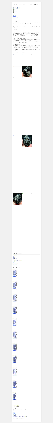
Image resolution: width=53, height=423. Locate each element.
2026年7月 (14, 269)
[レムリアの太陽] (16, 7)
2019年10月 (14, 344)
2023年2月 (14, 307)
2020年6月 (14, 337)
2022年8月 (14, 313)
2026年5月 (14, 271)
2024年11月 (14, 288)
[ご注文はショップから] (16, 416)
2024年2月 (14, 296)
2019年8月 (14, 346)
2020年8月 (14, 335)
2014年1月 (14, 398)
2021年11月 (14, 321)
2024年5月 (14, 293)
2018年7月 (14, 358)
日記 (13, 256)
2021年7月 (14, 325)
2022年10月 (14, 311)
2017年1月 (14, 375)
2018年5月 (14, 360)
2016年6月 (14, 381)
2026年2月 (14, 274)
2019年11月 (14, 343)
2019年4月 (14, 350)
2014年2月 (14, 397)
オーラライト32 (15, 255)
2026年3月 (14, 273)
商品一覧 (14, 15)
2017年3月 (14, 373)
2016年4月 (14, 383)
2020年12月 (14, 331)
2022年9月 (14, 312)
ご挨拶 (14, 16)
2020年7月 (14, 336)
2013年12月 (14, 399)
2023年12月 (14, 298)
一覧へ (28, 251)
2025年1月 (14, 286)
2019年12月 (14, 342)
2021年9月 (14, 323)
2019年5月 (14, 349)
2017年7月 (14, 369)
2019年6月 (14, 348)
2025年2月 (14, 285)
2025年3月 (14, 284)
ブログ (14, 261)
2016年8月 (14, 379)
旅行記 (14, 257)
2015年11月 (14, 387)
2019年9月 (14, 345)
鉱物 (13, 262)
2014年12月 (14, 393)
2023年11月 (14, 299)
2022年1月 (14, 319)
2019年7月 (14, 347)
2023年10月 (14, 300)
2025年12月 (14, 276)
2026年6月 (14, 270)
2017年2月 (14, 374)
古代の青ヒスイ (15, 258)
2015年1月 (14, 392)
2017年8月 (14, 368)
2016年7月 (14, 380)
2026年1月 (14, 275)
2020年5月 (14, 338)
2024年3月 (14, 295)
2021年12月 (14, 320)
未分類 (14, 254)
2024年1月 (14, 297)
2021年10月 (14, 322)
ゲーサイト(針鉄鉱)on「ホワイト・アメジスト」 (20, 251)
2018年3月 (14, 362)
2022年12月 (14, 309)
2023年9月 (14, 301)
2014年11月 (14, 394)
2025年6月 (14, 281)
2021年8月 (14, 324)
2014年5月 (14, 396)
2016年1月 (14, 386)
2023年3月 (14, 306)
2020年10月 (14, 333)
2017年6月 (14, 370)
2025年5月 (14, 282)
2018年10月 (14, 355)
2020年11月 (14, 332)
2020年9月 (14, 334)
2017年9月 (14, 367)
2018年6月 (14, 359)
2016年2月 (14, 385)
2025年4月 (14, 283)
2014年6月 (14, 395)
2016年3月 (14, 384)
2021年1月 (14, 330)
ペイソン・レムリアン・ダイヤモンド (17, 260)
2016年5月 (14, 382)
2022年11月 (14, 310)
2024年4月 (14, 294)
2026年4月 (14, 272)
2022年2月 (14, 318)
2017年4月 (14, 372)
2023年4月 (14, 305)
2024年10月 (14, 289)
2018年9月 (14, 356)
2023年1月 (14, 308)
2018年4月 (14, 361)
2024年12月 (14, 287)
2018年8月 (14, 357)
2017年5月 (14, 371)
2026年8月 (14, 268)
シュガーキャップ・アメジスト (34, 251)
